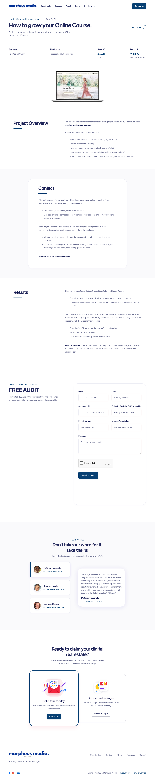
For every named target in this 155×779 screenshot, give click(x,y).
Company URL (84, 406)
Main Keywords (84, 421)
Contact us (139, 6)
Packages (131, 755)
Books (77, 6)
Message (82, 436)
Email (114, 391)
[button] (89, 6)
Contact (142, 755)
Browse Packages (101, 713)
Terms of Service (139, 773)
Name (80, 391)
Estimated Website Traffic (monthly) (126, 406)
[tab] (50, 569)
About (68, 6)
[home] (23, 6)
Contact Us (54, 716)
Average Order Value (120, 421)
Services (58, 6)
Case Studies (46, 6)
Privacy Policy (124, 773)
